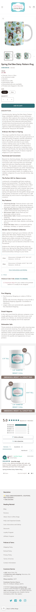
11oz (4, 92)
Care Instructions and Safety (12, 524)
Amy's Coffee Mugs (12, 608)
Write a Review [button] (18, 437)
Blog (4, 509)
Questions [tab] (17, 447)
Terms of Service (8, 559)
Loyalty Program (8, 532)
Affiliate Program (8, 536)
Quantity (4, 96)
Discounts (6, 528)
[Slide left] (2, 56)
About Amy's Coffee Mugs (11, 517)
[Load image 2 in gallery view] (18, 56)
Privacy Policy (7, 555)
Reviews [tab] (5, 447)
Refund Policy (7, 551)
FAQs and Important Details (11, 520)
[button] (2, 7)
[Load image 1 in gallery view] (8, 56)
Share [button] (5, 275)
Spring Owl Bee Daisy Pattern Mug (12, 469)
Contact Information (9, 563)
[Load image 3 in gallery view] (27, 56)
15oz (12, 92)
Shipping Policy (8, 547)
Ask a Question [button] (18, 441)
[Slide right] (34, 56)
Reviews (6, 513)
